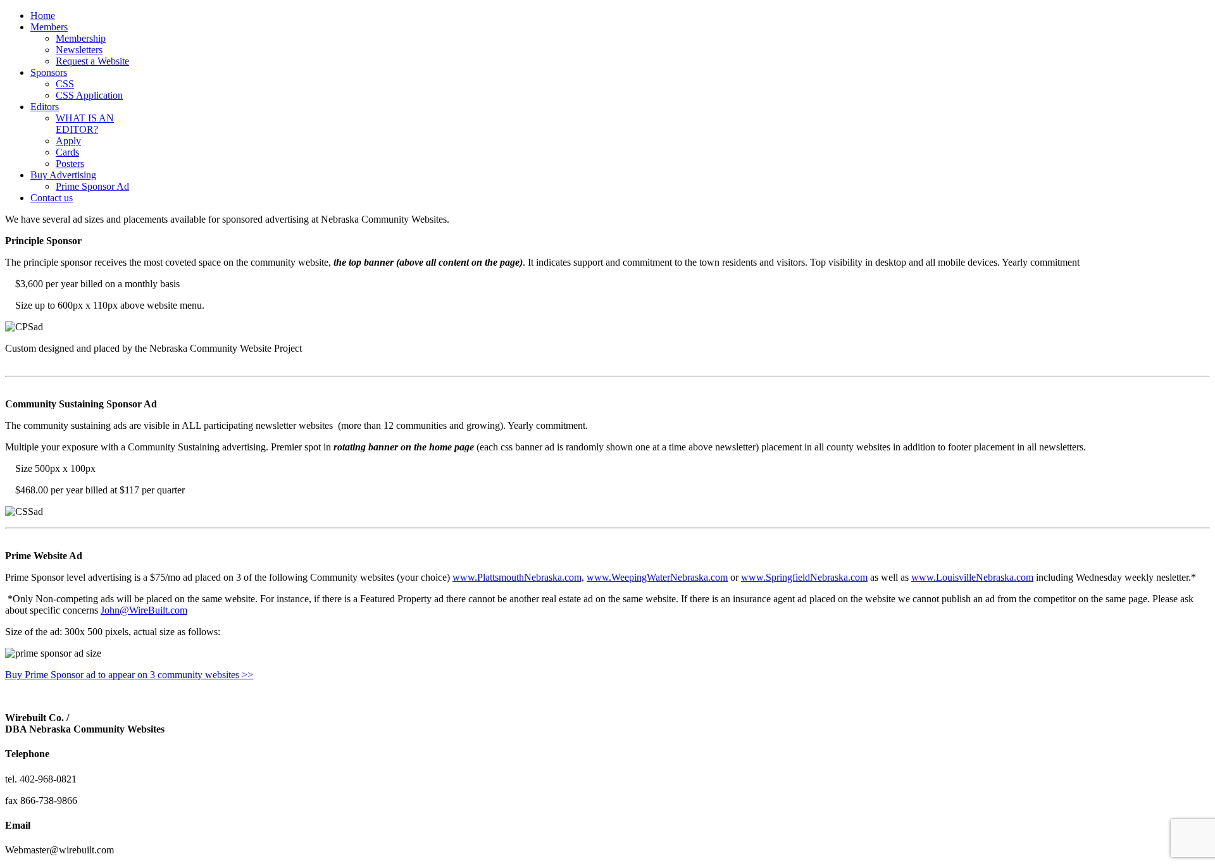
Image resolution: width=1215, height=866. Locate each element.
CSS (65, 83)
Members (49, 27)
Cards (67, 152)
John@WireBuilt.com (144, 610)
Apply (68, 140)
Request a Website (92, 61)
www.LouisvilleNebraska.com (972, 577)
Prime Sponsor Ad (92, 186)
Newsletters (79, 49)
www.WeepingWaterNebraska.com (657, 577)
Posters (70, 163)
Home (42, 15)
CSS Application (89, 95)
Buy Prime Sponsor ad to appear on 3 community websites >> (129, 674)
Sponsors (48, 72)
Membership (81, 38)
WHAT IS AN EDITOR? (85, 124)
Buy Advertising (63, 175)
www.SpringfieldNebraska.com (804, 577)
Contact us (51, 197)
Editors (44, 106)
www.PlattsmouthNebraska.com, (518, 577)
